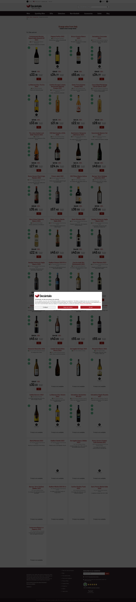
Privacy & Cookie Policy (86, 303)
